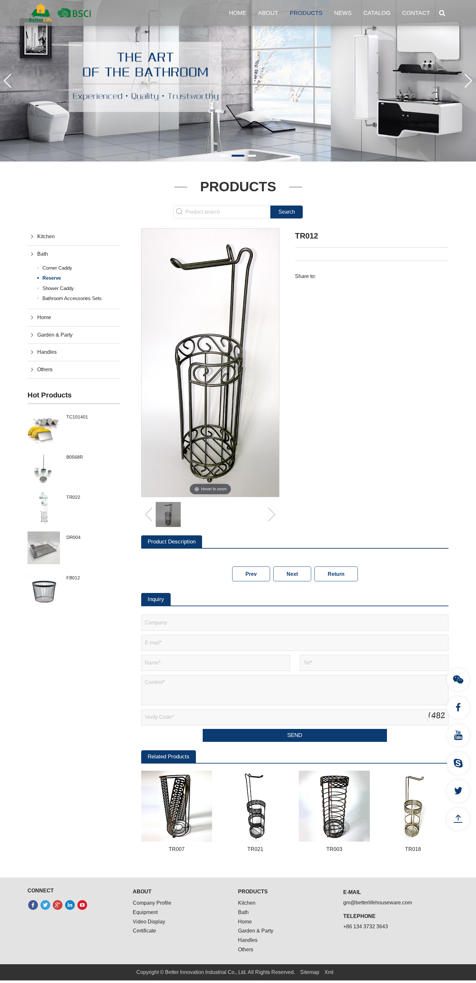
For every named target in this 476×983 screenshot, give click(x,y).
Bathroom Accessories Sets (72, 298)
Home (237, 13)
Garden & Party (55, 335)
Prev (251, 574)
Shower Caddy (58, 288)
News (343, 13)
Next (292, 574)
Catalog (377, 13)
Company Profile (152, 903)
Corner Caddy (57, 268)
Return (336, 574)
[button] (224, 156)
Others (44, 369)
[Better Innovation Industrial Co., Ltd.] (60, 12)
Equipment (145, 912)
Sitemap (309, 972)
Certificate (144, 930)
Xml (329, 972)
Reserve (51, 278)
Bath (42, 254)
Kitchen (46, 236)
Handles (47, 352)
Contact (416, 13)
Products (306, 13)
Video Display (149, 921)
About (268, 13)
